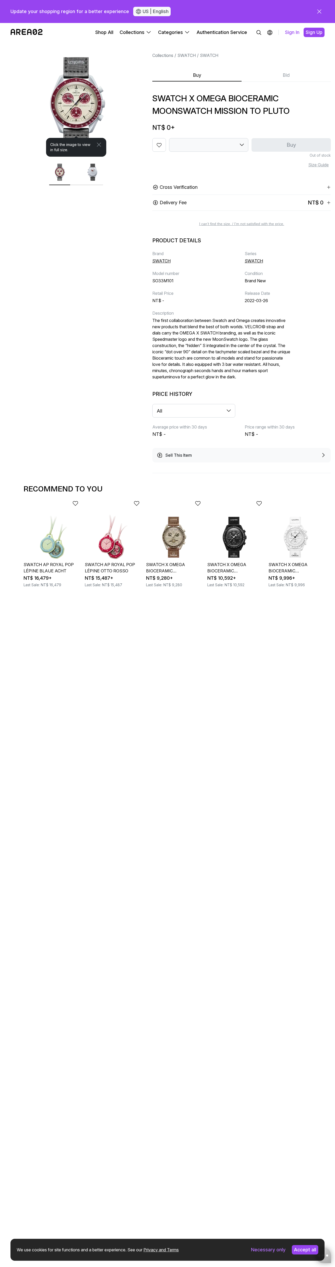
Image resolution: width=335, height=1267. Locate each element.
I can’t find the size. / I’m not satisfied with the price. (241, 224)
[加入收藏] (159, 145)
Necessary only (268, 1249)
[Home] (26, 32)
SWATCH (186, 55)
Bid (286, 75)
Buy (197, 75)
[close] (319, 11)
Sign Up (314, 32)
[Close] (99, 145)
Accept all (305, 1249)
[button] (269, 32)
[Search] (258, 32)
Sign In (292, 32)
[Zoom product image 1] (76, 99)
